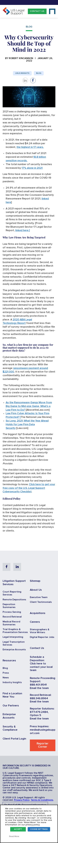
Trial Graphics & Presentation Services (15, 630)
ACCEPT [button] (18, 829)
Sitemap (35, 581)
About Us (36, 590)
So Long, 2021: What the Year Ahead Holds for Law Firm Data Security (27, 425)
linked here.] (22, 230)
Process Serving (12, 612)
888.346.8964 (39, 698)
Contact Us (37, 11)
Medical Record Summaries (11, 623)
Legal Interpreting (13, 637)
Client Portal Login (14, 738)
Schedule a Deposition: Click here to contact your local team (41, 664)
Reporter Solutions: (42, 708)
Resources (9, 660)
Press (6, 673)
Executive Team (38, 597)
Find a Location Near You (12, 695)
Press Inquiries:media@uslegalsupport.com (42, 729)
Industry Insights (12, 682)
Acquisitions (37, 613)
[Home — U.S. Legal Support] (13, 14)
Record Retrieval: (40, 695)
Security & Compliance (10, 728)
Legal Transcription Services (14, 643)
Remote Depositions (14, 599)
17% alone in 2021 (32, 168)
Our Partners (11, 705)
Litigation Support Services (14, 583)
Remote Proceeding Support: (42, 680)
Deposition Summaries (9, 605)
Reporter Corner (42, 745)
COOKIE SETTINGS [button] (39, 829)
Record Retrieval (12, 617)
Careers (35, 622)
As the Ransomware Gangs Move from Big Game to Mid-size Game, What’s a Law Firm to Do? (29, 406)
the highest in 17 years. (30, 147)
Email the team (39, 688)
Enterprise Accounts (14, 649)
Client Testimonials (41, 602)
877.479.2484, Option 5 (39, 714)
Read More (14, 836)
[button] (37, 11)
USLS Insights (22, 73)
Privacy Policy (21, 800)
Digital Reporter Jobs (42, 637)
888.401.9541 (38, 684)
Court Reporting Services (12, 593)
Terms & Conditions (42, 800)
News (6, 677)
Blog (38, 73)
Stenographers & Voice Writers (39, 631)
